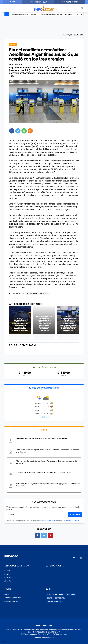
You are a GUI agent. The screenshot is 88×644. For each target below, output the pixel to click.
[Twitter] (44, 535)
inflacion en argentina (56, 598)
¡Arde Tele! (8, 581)
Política (13, 44)
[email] (30, 130)
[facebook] (11, 130)
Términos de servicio (72, 521)
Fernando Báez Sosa (55, 594)
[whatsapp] (24, 130)
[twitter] (18, 130)
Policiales (8, 578)
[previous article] (81, 14)
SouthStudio (49, 638)
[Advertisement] (44, 24)
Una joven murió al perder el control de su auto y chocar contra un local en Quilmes (42, 15)
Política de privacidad (48, 521)
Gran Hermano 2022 (54, 602)
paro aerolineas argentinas (37, 293)
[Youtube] (50, 535)
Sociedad (7, 571)
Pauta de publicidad (11, 601)
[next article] (77, 14)
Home (6, 594)
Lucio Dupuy (70, 594)
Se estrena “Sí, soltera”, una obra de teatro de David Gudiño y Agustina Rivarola (42, 438)
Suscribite (75, 514)
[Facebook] (37, 535)
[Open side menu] (5, 8)
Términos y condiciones (13, 598)
